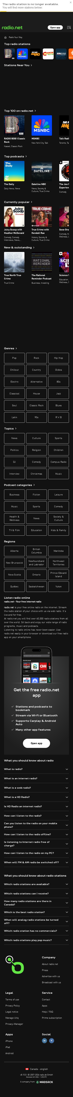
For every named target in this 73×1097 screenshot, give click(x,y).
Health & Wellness (14, 518)
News (14, 438)
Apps (44, 1006)
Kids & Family (58, 530)
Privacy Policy (12, 1006)
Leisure (58, 495)
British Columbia (36, 551)
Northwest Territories (58, 563)
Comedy (36, 462)
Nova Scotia (14, 575)
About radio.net (50, 964)
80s (58, 382)
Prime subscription (52, 1018)
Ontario (36, 575)
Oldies (58, 370)
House (36, 394)
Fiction (36, 495)
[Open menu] (69, 27)
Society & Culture (58, 518)
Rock (36, 358)
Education (36, 530)
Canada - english (38, 1069)
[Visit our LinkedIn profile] (44, 1040)
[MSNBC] (22, 53)
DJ (14, 462)
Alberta (14, 551)
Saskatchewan (36, 586)
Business (15, 495)
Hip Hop (58, 358)
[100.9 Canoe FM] (48, 53)
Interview (14, 474)
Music (58, 474)
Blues (59, 405)
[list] (36, 53)
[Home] (5, 37)
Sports (58, 438)
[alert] (36, 6)
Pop (14, 358)
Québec (14, 586)
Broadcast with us (51, 982)
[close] (71, 2)
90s (36, 417)
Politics (14, 450)
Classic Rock (36, 405)
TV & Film (14, 530)
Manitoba (59, 551)
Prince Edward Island (58, 575)
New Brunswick (14, 563)
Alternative (36, 382)
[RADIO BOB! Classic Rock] (9, 53)
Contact (46, 999)
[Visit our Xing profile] (51, 1040)
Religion (36, 450)
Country (36, 370)
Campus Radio (58, 462)
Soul (14, 405)
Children (58, 450)
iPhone (9, 1041)
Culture (36, 438)
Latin (14, 417)
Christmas (36, 474)
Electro (14, 382)
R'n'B (59, 417)
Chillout (14, 370)
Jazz (58, 394)
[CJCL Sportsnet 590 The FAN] (61, 53)
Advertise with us (51, 976)
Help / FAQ (47, 1012)
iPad (7, 1047)
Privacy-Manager (14, 1024)
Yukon (59, 586)
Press (45, 970)
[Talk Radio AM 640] (35, 53)
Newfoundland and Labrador (36, 563)
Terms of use (12, 999)
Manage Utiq (12, 1018)
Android (9, 1053)
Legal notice (11, 1012)
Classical (14, 394)
